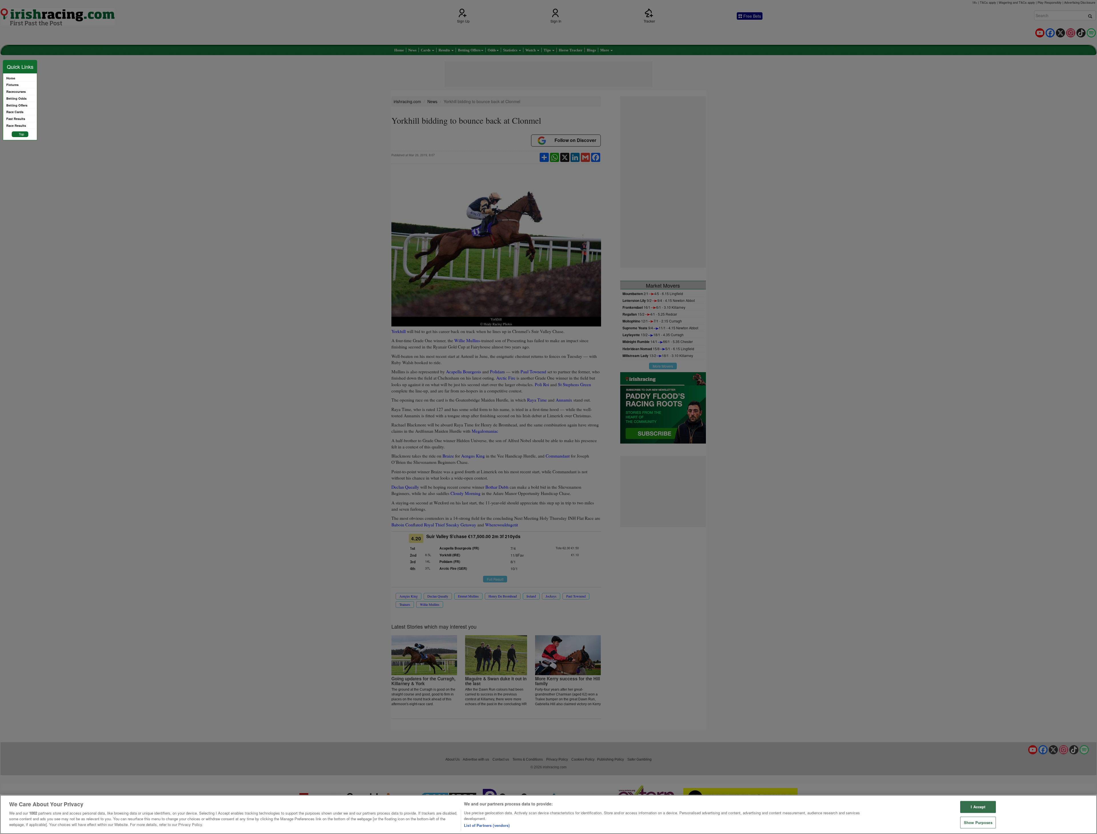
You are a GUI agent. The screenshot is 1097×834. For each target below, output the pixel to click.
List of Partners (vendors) (487, 825)
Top (21, 134)
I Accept (978, 807)
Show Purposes (978, 822)
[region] (548, 814)
